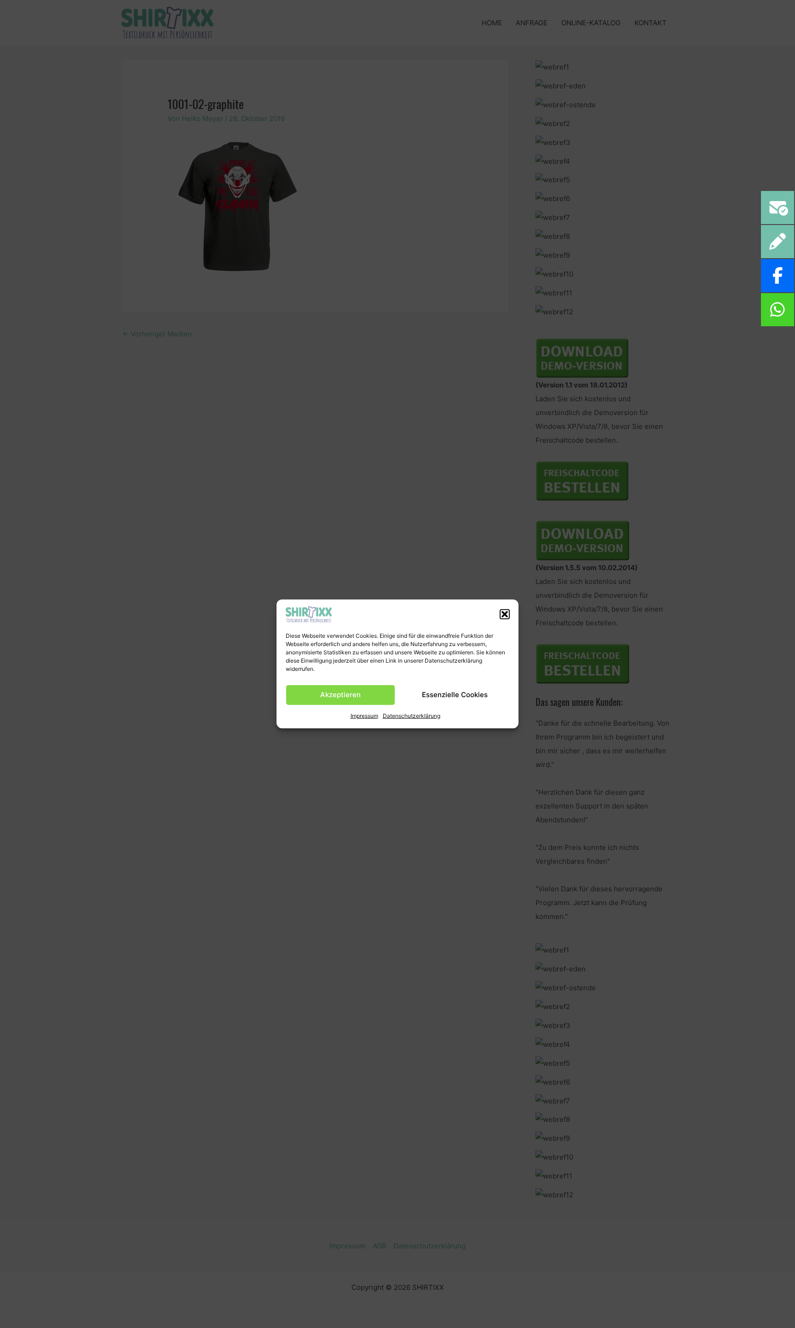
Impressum (364, 715)
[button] (504, 614)
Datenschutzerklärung (411, 715)
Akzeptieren (340, 694)
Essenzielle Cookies (455, 694)
